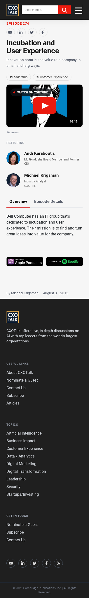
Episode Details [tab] (48, 201)
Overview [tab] (18, 201)
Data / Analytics (20, 456)
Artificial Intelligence (24, 433)
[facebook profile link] (46, 563)
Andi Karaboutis (39, 153)
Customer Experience (24, 448)
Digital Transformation (26, 471)
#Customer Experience (52, 77)
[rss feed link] (58, 563)
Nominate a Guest (22, 380)
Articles (12, 403)
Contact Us (15, 388)
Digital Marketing (21, 463)
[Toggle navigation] (78, 10)
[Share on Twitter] (32, 32)
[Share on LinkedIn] (21, 32)
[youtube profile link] (10, 563)
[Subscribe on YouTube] (10, 32)
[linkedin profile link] (22, 563)
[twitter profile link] (34, 563)
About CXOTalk (19, 372)
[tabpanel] (44, 247)
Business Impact (20, 441)
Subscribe (15, 395)
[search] (64, 9)
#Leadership (18, 77)
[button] (44, 106)
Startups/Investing (22, 494)
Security (13, 486)
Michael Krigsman (41, 175)
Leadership (16, 479)
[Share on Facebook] (43, 32)
